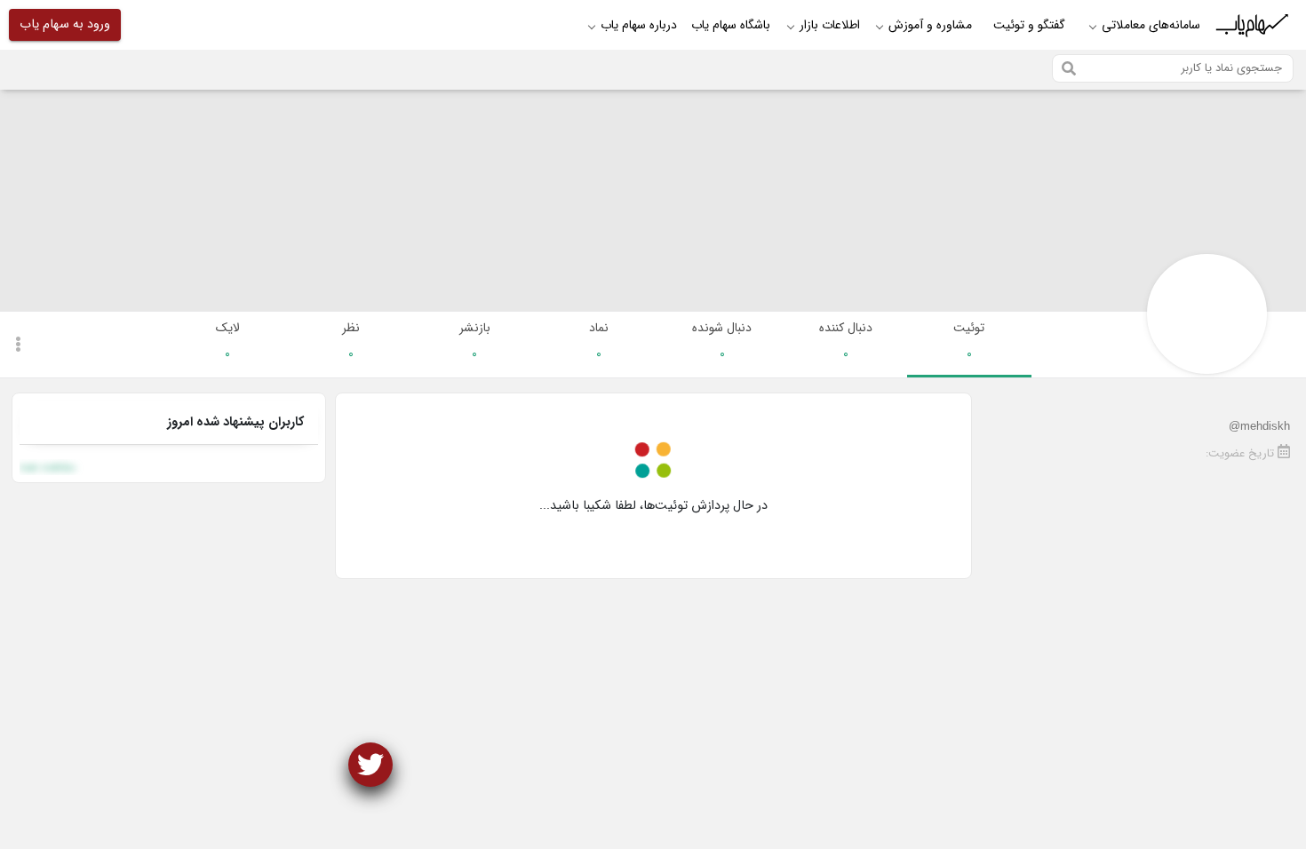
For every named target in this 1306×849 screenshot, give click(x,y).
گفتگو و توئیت (1029, 25)
